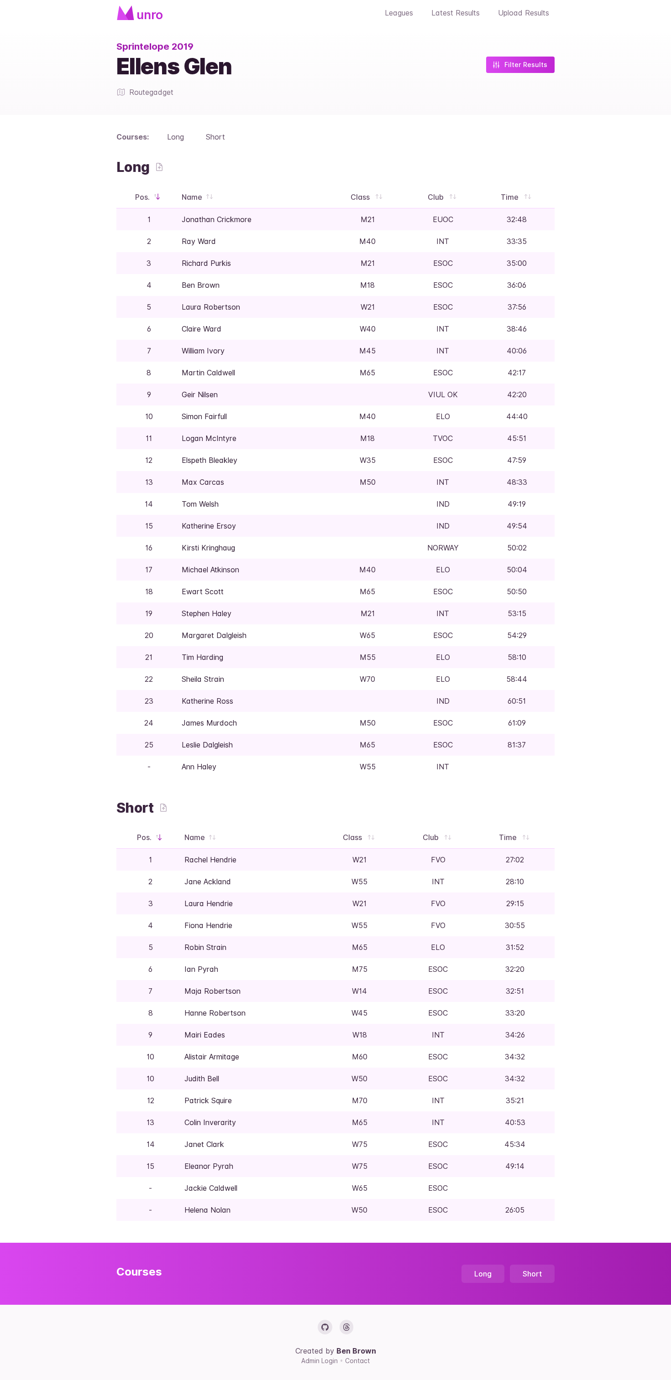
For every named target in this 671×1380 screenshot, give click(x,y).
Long (175, 136)
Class (361, 197)
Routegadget (151, 92)
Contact (357, 1360)
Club (437, 197)
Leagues (399, 12)
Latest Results (455, 12)
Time (510, 197)
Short (215, 136)
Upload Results (523, 12)
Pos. (143, 197)
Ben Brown (356, 1350)
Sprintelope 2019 (155, 46)
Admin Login (320, 1360)
